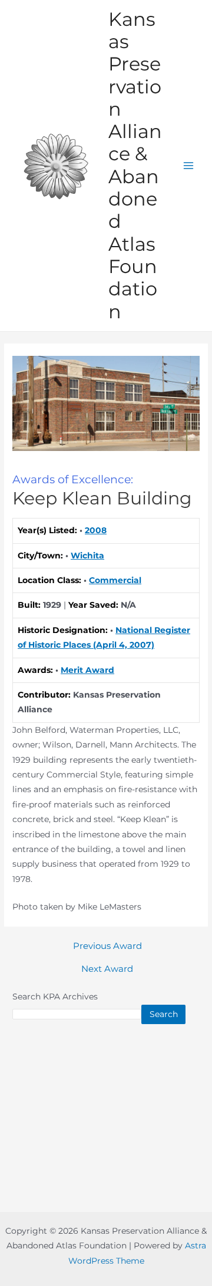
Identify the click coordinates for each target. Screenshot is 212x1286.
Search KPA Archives (55, 996)
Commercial (115, 580)
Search (164, 1014)
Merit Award (87, 670)
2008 (96, 530)
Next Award (107, 969)
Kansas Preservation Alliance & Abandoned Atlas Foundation (135, 165)
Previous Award (107, 946)
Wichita (87, 555)
